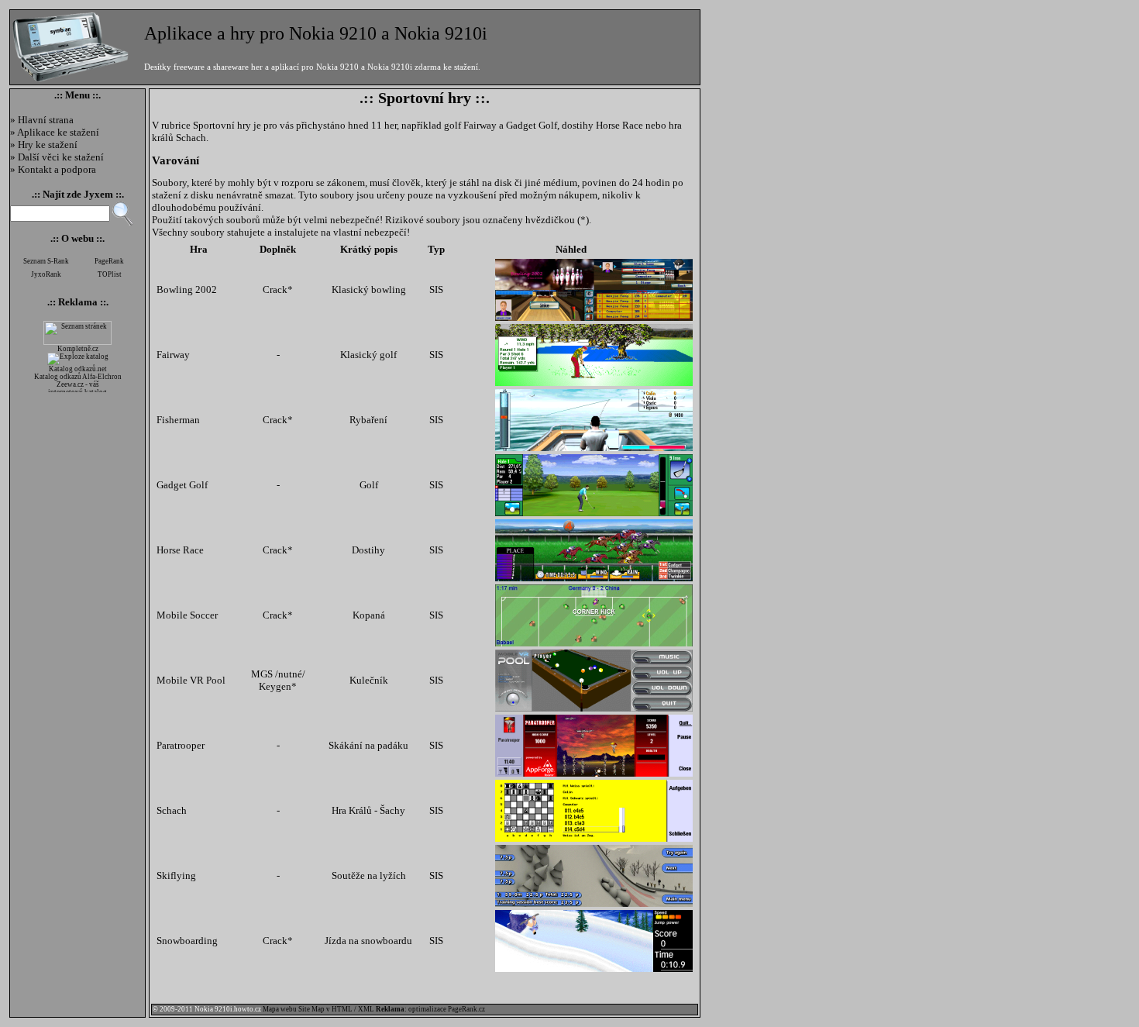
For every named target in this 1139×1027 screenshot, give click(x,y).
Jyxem (98, 194)
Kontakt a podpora (57, 169)
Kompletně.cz (77, 349)
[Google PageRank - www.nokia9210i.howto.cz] (109, 267)
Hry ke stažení (47, 144)
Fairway (173, 354)
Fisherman (178, 420)
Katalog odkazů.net (78, 369)
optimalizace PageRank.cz (446, 1009)
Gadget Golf (182, 485)
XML (366, 1009)
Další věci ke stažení (61, 157)
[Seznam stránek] (77, 342)
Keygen (275, 686)
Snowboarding (187, 940)
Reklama (78, 302)
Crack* (278, 289)
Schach (172, 810)
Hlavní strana (46, 120)
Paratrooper (181, 745)
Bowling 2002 (187, 289)
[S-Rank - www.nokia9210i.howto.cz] (46, 267)
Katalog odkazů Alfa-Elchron (78, 377)
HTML (342, 1009)
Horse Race (180, 550)
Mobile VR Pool (191, 680)
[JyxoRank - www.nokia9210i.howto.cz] (46, 280)
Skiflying (176, 875)
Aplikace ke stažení (58, 132)
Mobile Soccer (187, 615)
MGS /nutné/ (278, 674)
